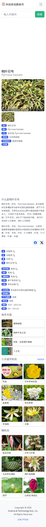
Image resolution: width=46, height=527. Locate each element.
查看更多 (40, 359)
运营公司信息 (23, 519)
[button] (8, 117)
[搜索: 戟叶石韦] (16, 263)
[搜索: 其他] (16, 268)
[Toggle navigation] (40, 4)
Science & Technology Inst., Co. (23, 510)
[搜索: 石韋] (12, 259)
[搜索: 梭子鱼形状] (19, 280)
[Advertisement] (23, 44)
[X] (41, 242)
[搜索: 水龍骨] (14, 251)
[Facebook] (35, 242)
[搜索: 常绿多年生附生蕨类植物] (35, 290)
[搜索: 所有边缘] (17, 284)
